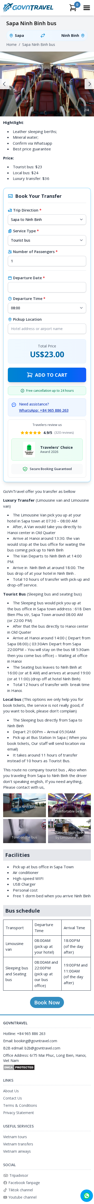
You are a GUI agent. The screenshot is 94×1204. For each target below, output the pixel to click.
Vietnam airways (17, 1151)
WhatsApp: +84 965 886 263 (43, 410)
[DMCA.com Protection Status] (47, 1067)
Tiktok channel (20, 1189)
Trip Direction (27, 210)
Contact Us (12, 1098)
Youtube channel (22, 1197)
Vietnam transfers (18, 1144)
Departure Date (29, 277)
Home (11, 44)
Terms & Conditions (20, 1105)
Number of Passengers (35, 251)
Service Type (26, 230)
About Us (11, 1090)
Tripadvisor (18, 1175)
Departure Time (29, 298)
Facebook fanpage (24, 1182)
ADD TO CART (51, 375)
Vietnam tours (15, 1136)
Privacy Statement (18, 1112)
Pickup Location (27, 319)
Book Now (47, 1002)
